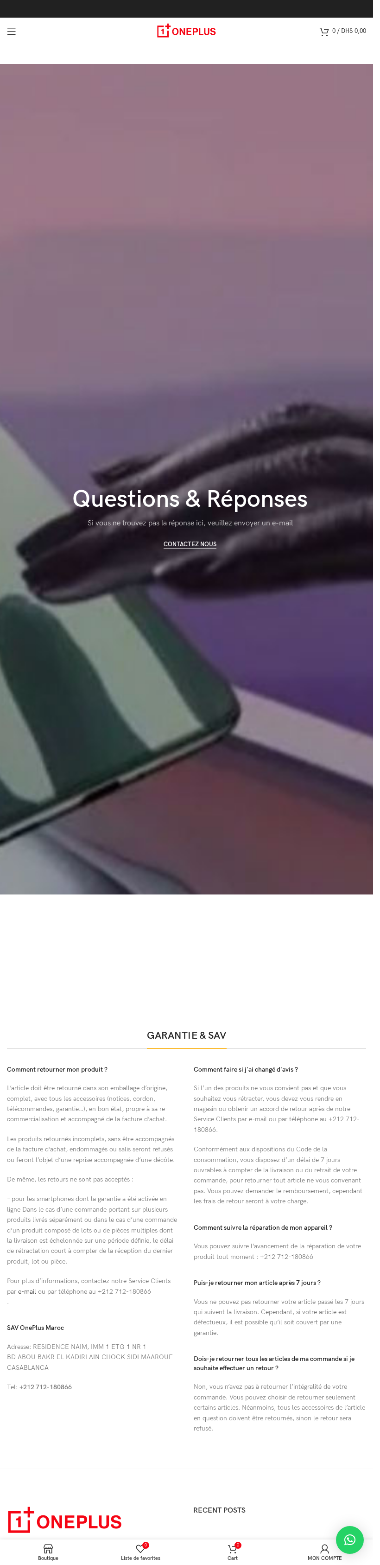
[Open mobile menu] (11, 31)
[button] (350, 1540)
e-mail (27, 1292)
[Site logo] (187, 31)
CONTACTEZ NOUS (190, 544)
